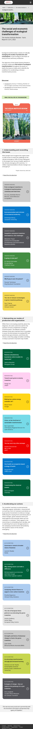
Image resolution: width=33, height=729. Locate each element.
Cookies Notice (5, 727)
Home (3, 7)
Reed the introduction (10, 175)
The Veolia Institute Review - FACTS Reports (21, 7)
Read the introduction (10, 343)
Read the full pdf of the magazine (15, 97)
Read (16, 191)
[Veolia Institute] (8, 2)
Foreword (7, 84)
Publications (11, 7)
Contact (4, 725)
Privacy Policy (17, 725)
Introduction (8, 87)
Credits (21, 727)
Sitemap (10, 725)
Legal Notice (14, 727)
